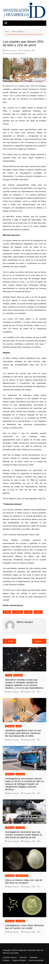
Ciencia (8, 675)
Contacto (6, 960)
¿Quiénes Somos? (10, 957)
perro (39, 612)
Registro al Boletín (19, 960)
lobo (29, 612)
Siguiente (37, 641)
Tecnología (20, 827)
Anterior (11, 641)
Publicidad (33, 957)
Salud (18, 726)
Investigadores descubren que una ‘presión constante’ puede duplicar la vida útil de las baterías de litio (23, 835)
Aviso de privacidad (36, 960)
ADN (7, 612)
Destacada (9, 53)
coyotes (18, 612)
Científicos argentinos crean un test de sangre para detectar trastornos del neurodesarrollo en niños (23, 733)
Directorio (23, 957)
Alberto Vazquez (11, 50)
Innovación (20, 774)
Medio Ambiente (19, 53)
